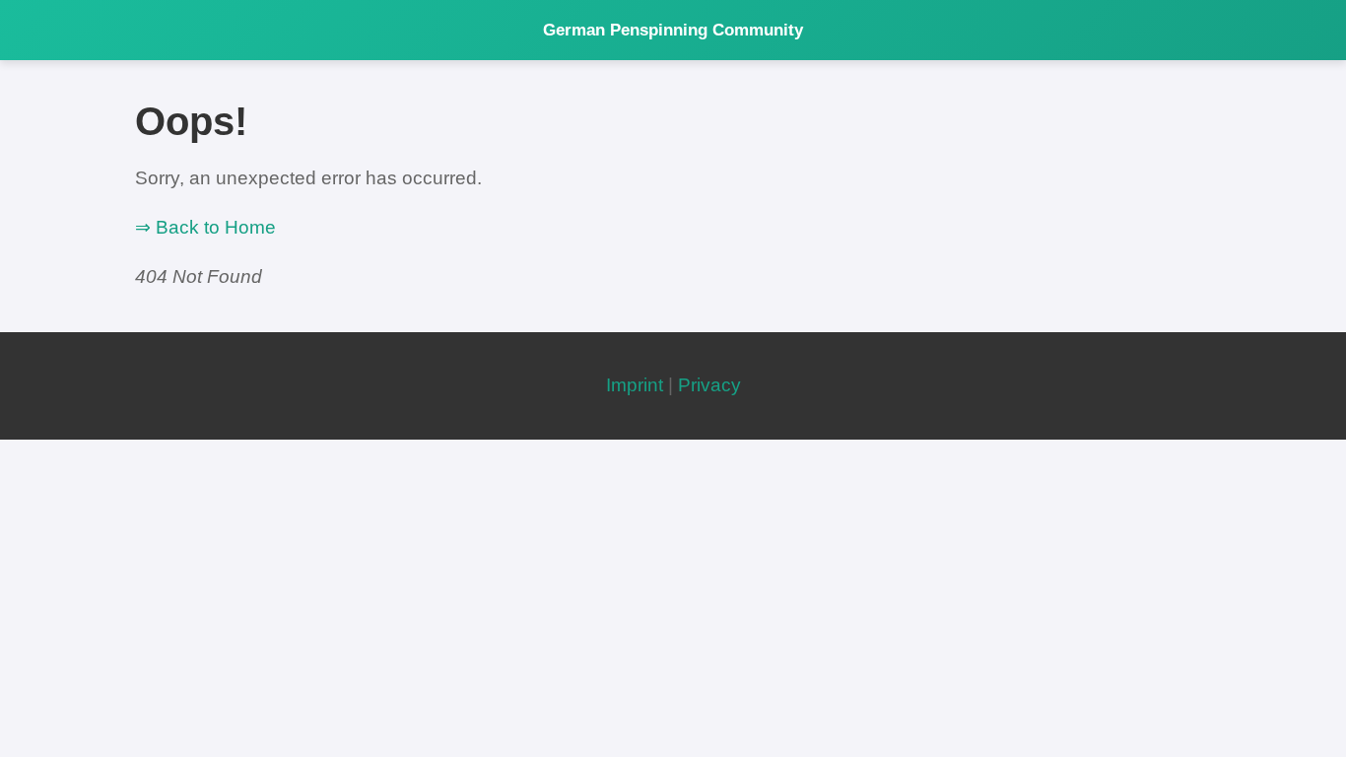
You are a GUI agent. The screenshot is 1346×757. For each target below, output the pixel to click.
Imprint (634, 385)
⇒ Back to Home (205, 227)
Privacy (709, 385)
